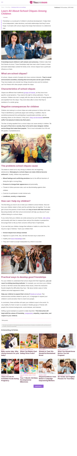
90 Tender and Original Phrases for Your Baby (66, 378)
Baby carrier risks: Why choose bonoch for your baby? (10, 353)
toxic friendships (16, 238)
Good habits (42, 349)
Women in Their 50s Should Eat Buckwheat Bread (47, 353)
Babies (3, 349)
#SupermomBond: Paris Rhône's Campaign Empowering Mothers (47, 378)
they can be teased (36, 117)
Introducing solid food (26, 349)
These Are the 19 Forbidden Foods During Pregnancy (10, 378)
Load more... (38, 386)
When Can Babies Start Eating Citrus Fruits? (28, 352)
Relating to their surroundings (19, 7)
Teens (2, 7)
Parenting (7, 7)
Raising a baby (43, 375)
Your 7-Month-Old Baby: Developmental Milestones (29, 380)
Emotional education (64, 375)
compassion (29, 313)
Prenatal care (5, 375)
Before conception (63, 349)
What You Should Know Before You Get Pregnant (66, 353)
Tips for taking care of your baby (27, 376)
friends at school (35, 294)
